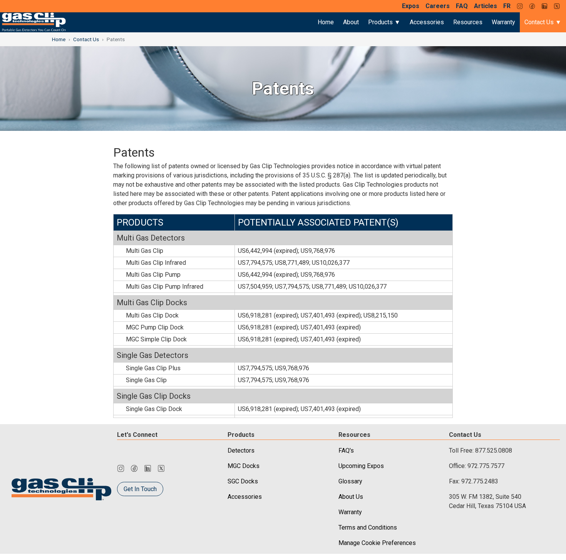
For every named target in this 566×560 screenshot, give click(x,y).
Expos (410, 6)
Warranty (503, 22)
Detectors (241, 450)
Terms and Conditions (367, 527)
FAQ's (346, 450)
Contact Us (86, 39)
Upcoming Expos (361, 466)
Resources (467, 22)
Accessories (427, 22)
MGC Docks (244, 466)
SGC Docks (243, 481)
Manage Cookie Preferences (377, 543)
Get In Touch (140, 489)
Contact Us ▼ (542, 22)
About (351, 22)
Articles (485, 6)
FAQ (462, 6)
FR (507, 6)
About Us (350, 496)
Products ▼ (384, 22)
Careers (437, 6)
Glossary (350, 481)
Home (326, 22)
